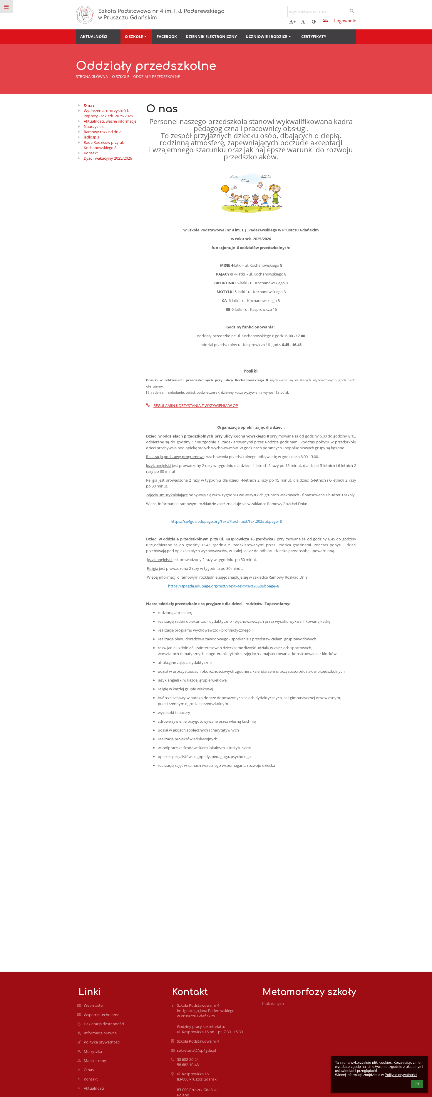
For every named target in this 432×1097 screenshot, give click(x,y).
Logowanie (345, 21)
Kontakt (91, 153)
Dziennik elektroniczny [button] (211, 36)
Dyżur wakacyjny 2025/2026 (108, 158)
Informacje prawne (100, 1033)
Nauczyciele (94, 126)
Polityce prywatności (401, 1075)
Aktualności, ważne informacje (110, 121)
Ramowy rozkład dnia (102, 131)
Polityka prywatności (102, 1042)
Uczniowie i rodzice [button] (266, 36)
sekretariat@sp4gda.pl (196, 1050)
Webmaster (94, 1005)
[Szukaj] (351, 10)
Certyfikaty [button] (313, 36)
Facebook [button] (167, 36)
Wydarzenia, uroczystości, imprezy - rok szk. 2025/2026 (108, 113)
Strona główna (92, 76)
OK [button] (417, 1084)
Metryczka (93, 1051)
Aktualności (94, 1088)
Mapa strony (95, 1060)
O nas (89, 105)
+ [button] (294, 21)
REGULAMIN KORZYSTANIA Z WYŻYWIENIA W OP (195, 405)
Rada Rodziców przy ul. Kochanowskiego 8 (104, 145)
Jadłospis (91, 137)
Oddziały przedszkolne (156, 76)
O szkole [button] (134, 36)
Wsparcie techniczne (101, 1014)
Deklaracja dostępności (104, 1023)
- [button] (306, 21)
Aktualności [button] (93, 36)
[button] (314, 21)
